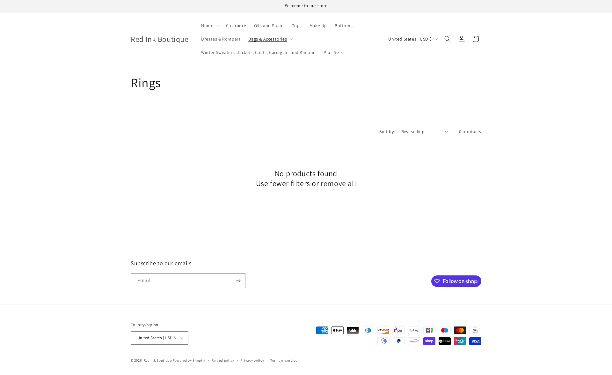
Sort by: (387, 131)
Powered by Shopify (189, 360)
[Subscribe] (238, 280)
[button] (209, 25)
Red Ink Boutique (158, 360)
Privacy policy (252, 360)
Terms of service (283, 360)
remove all (338, 183)
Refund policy (223, 360)
